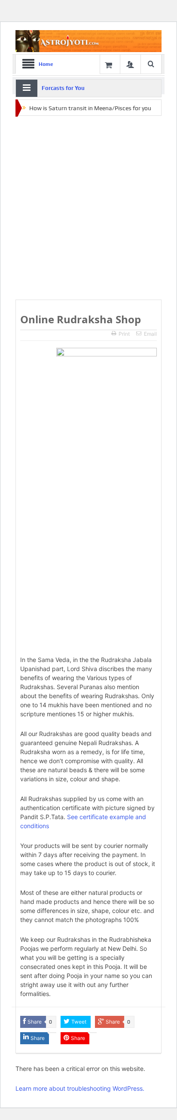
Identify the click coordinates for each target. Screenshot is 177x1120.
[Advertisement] (88, 208)
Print (124, 334)
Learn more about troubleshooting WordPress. (79, 1088)
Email (150, 334)
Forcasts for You (63, 88)
